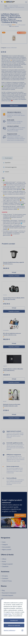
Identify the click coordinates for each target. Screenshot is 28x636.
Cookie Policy (7, 614)
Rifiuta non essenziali (14, 625)
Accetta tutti (14, 620)
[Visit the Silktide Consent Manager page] (22, 630)
